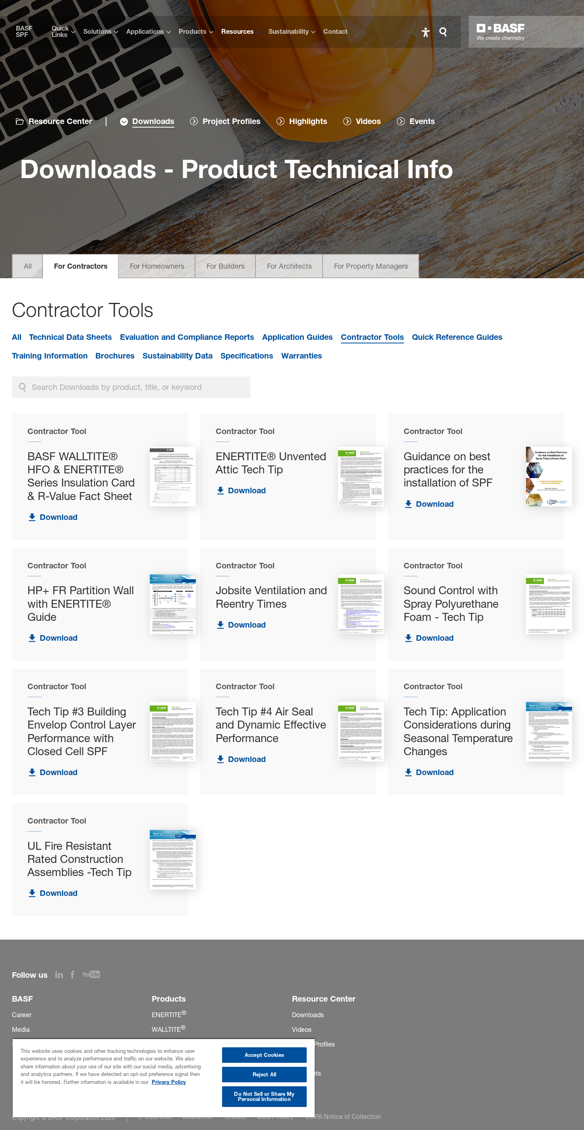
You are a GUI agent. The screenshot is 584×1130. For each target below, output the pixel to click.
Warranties (301, 356)
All (28, 266)
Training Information (50, 356)
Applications (145, 31)
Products (193, 31)
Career (21, 1015)
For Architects (289, 266)
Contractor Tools (372, 337)
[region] (164, 1077)
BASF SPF (24, 31)
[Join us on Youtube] (95, 976)
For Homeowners (157, 266)
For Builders (226, 266)
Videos (301, 1029)
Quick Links (60, 31)
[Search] (445, 32)
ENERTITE (169, 1015)
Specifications (246, 356)
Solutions (97, 31)
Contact (335, 31)
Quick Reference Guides (457, 337)
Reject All (264, 1074)
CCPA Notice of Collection (343, 1116)
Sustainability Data (178, 356)
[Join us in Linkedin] (63, 976)
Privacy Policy (169, 1082)
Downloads (308, 1015)
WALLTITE (169, 1029)
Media (21, 1029)
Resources (237, 31)
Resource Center (60, 121)
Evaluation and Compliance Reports (187, 337)
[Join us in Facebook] (76, 976)
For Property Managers (371, 266)
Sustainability (289, 31)
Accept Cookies (264, 1055)
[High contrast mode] (425, 32)
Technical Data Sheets (70, 337)
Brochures (115, 356)
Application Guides (297, 337)
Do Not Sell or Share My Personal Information (264, 1096)
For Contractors (81, 266)
